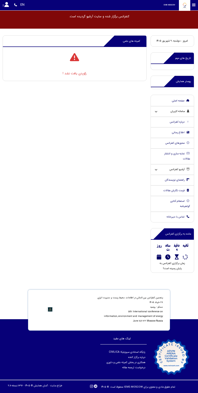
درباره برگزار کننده (136, 357)
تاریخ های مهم (183, 58)
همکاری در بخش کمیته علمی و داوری (125, 362)
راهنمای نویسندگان (175, 180)
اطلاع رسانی (178, 132)
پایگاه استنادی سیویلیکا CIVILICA (127, 352)
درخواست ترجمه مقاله (133, 368)
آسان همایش (41, 386)
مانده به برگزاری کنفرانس (178, 234)
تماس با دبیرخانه (176, 217)
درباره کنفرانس (177, 122)
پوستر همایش (183, 81)
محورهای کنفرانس (175, 143)
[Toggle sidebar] (193, 5)
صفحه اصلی (178, 101)
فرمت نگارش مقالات (174, 191)
